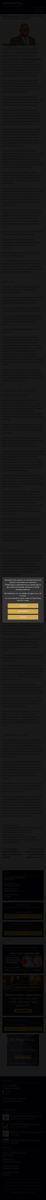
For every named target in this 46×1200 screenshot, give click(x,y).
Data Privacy (23, 611)
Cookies (23, 617)
